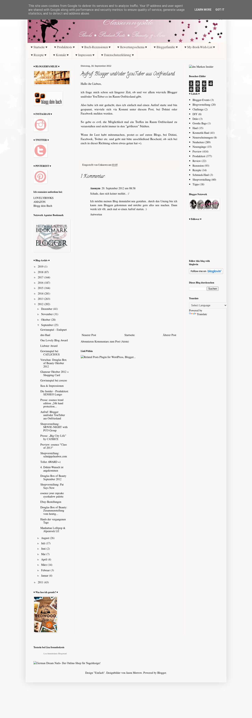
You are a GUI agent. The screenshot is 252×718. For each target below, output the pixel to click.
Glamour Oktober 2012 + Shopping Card (54, 373)
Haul (195, 128)
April (44, 559)
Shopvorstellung (202, 179)
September (47, 325)
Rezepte (197, 170)
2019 (41, 266)
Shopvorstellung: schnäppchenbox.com (53, 454)
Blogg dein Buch (42, 206)
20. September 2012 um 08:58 (118, 188)
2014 (41, 293)
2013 (41, 299)
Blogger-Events (201, 100)
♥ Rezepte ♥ (38, 55)
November (47, 314)
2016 (41, 282)
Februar (46, 570)
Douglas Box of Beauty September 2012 (53, 477)
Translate (202, 314)
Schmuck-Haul (201, 175)
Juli (43, 543)
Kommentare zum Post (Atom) (111, 341)
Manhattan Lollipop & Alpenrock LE (52, 529)
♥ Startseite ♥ (39, 47)
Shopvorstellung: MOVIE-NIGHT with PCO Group (54, 427)
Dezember (47, 309)
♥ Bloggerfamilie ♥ (166, 47)
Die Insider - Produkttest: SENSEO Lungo (54, 392)
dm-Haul (45, 335)
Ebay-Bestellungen (50, 502)
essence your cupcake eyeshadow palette (52, 494)
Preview (197, 151)
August (45, 538)
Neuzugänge (199, 147)
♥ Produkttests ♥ (64, 47)
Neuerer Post (89, 335)
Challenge (198, 109)
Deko (195, 119)
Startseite (129, 335)
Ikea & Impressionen (52, 386)
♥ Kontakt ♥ (61, 55)
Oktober (46, 319)
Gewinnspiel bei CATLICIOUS (50, 352)
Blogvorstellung (201, 104)
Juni (43, 548)
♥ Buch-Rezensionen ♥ (96, 47)
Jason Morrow (134, 673)
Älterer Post (169, 335)
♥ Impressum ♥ (84, 55)
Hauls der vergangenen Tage (53, 520)
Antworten (96, 214)
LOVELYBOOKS (43, 198)
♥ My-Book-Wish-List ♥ (199, 47)
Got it (219, 9)
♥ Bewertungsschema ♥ (132, 47)
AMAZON (39, 202)
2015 (41, 288)
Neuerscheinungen (203, 137)
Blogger (161, 673)
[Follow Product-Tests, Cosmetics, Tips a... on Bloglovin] (206, 273)
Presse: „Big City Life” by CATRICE (53, 437)
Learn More (203, 9)
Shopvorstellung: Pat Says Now (52, 486)
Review (197, 161)
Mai (43, 554)
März (44, 565)
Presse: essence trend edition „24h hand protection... (51, 403)
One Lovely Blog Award (54, 340)
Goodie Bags (200, 123)
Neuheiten (198, 142)
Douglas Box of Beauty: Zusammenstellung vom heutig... (53, 510)
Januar (45, 575)
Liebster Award (48, 346)
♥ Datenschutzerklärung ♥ (117, 55)
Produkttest (199, 156)
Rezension (198, 165)
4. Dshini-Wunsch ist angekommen (51, 468)
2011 (41, 582)
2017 (41, 277)
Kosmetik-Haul (201, 133)
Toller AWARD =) (50, 462)
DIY (195, 114)
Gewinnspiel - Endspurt (53, 329)
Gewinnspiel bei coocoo (53, 380)
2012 (41, 304)
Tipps (196, 184)
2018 (41, 272)
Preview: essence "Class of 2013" (53, 446)
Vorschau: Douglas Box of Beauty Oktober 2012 (53, 363)
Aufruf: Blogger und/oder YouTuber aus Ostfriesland (52, 415)
